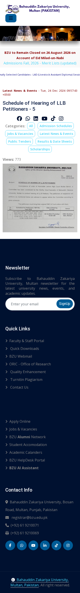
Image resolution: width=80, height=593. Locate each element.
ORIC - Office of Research (30, 364)
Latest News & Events (56, 134)
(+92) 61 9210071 (25, 525)
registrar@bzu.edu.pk (29, 517)
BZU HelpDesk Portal (27, 460)
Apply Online (19, 421)
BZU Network (27, 436)
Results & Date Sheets (55, 141)
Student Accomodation (28, 444)
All (31, 126)
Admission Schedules (56, 126)
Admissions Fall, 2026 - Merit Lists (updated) (40, 63)
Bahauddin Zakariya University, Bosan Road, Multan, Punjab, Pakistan (39, 506)
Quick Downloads (24, 348)
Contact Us (18, 387)
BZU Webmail (20, 356)
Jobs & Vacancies (20, 134)
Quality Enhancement (27, 371)
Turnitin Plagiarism (25, 379)
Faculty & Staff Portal (26, 340)
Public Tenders (19, 141)
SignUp (64, 304)
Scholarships (40, 149)
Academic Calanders (25, 452)
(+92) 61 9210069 (25, 533)
